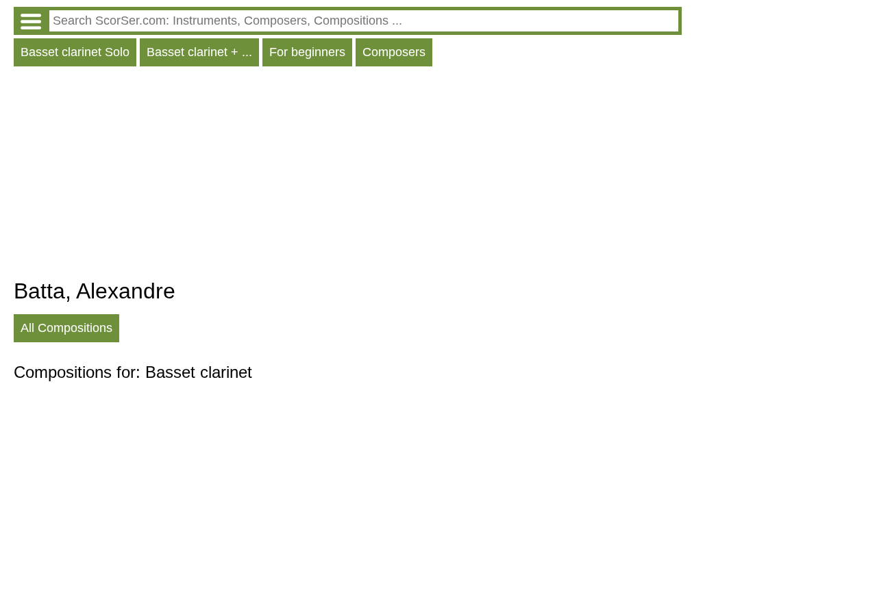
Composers (393, 52)
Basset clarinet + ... (199, 52)
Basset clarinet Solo (75, 52)
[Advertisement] (348, 176)
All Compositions (66, 328)
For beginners (307, 52)
